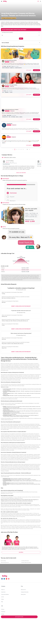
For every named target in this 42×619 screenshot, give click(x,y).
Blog (2, 601)
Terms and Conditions (5, 594)
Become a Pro (23, 589)
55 (27, 149)
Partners (2, 609)
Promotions (3, 611)
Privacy (2, 599)
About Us (3, 589)
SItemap (2, 614)
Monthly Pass (23, 594)
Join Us (2, 596)
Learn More (21, 552)
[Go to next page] (29, 149)
